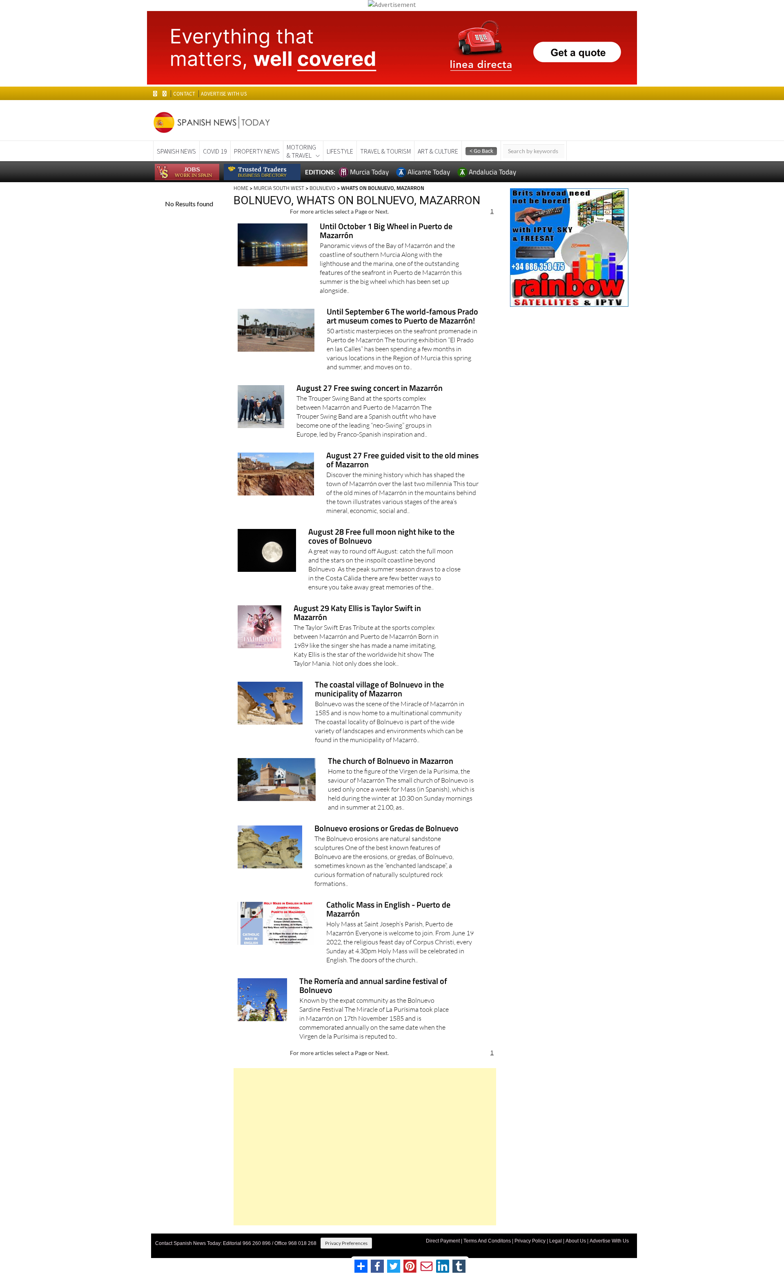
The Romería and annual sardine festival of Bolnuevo (373, 986)
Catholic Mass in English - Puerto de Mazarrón (388, 909)
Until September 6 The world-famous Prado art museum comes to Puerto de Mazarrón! (402, 316)
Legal (555, 1241)
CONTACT (184, 93)
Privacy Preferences (346, 1243)
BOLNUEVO (323, 188)
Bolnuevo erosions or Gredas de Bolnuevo (386, 829)
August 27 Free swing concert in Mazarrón (369, 389)
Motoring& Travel (301, 151)
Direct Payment (443, 1241)
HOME (241, 188)
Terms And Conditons (487, 1241)
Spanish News (176, 151)
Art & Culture (438, 151)
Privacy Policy (530, 1241)
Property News (257, 151)
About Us (576, 1241)
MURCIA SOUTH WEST (279, 188)
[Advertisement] (365, 1146)
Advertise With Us (609, 1241)
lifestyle (340, 151)
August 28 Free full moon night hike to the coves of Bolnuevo (381, 537)
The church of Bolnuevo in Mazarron (390, 761)
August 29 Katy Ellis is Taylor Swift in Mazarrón (357, 613)
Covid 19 (215, 151)
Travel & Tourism (385, 151)
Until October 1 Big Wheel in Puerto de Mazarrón (386, 231)
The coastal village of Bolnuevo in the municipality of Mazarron (379, 689)
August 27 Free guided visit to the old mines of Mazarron (402, 460)
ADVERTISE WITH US (223, 93)
